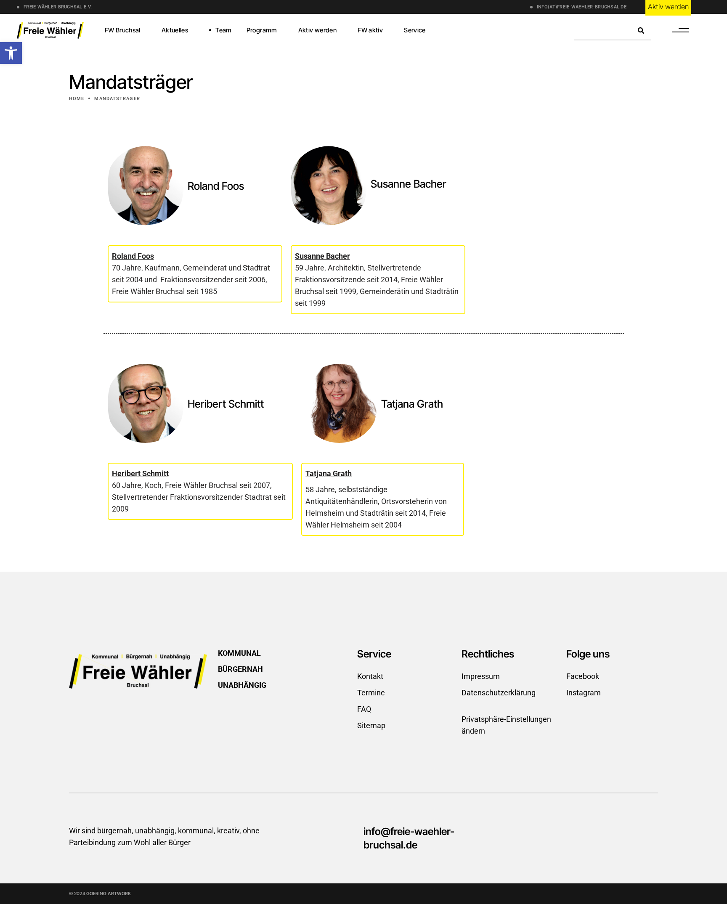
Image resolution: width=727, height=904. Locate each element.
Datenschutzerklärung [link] (499, 692)
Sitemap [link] (371, 725)
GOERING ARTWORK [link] (108, 893)
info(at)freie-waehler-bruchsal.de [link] (581, 7)
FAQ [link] (364, 709)
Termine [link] (371, 692)
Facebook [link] (582, 676)
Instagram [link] (583, 692)
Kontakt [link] (370, 676)
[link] (11, 53)
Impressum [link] (481, 676)
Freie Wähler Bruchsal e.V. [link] (58, 7)
